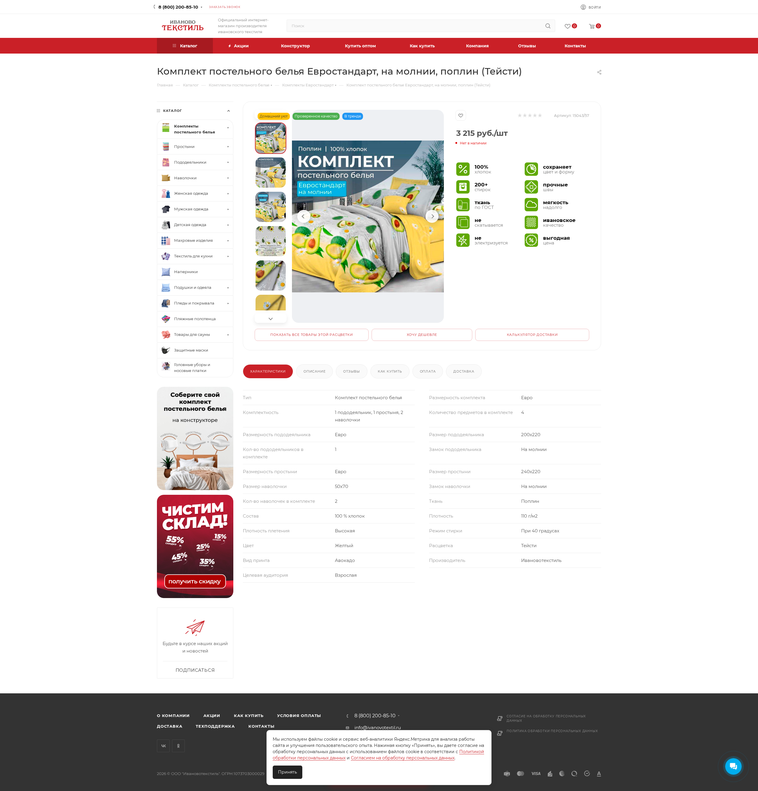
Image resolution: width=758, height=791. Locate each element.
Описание (314, 371)
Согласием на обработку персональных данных (403, 758)
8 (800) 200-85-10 (178, 7)
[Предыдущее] (303, 216)
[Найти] (548, 26)
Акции (211, 715)
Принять (287, 772)
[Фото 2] (271, 172)
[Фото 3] (271, 207)
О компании (173, 715)
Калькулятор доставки (532, 335)
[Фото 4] (271, 241)
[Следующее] (432, 216)
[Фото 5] (271, 275)
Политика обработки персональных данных (552, 731)
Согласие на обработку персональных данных (546, 718)
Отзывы (351, 371)
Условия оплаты (299, 715)
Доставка (463, 371)
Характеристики (268, 371)
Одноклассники (178, 746)
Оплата (428, 371)
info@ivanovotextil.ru (377, 727)
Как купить (390, 371)
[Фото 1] (271, 138)
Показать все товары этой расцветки (311, 335)
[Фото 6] (271, 310)
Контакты (261, 726)
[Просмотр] (368, 216)
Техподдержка (215, 726)
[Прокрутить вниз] (271, 318)
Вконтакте (163, 746)
